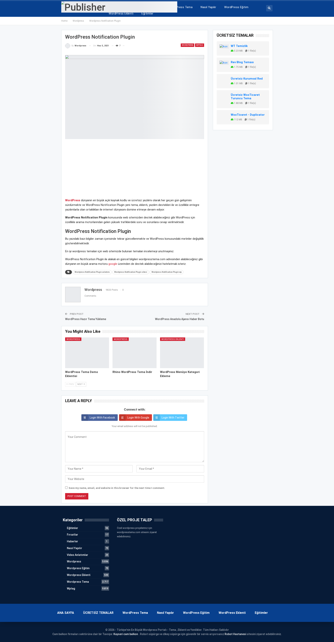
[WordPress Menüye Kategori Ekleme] (182, 352)
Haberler (72, 541)
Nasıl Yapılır (208, 7)
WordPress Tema (181, 7)
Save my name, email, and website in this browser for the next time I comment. (117, 488)
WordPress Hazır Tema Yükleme (85, 319)
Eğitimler (147, 13)
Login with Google (138, 417)
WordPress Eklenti (121, 13)
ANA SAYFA (65, 613)
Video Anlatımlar (77, 554)
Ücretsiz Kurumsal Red (247, 78)
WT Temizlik (239, 46)
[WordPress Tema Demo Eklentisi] (87, 352)
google (112, 264)
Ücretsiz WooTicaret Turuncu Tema (245, 96)
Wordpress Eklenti (172, 339)
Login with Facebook (102, 417)
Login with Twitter (173, 417)
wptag (199, 45)
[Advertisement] (134, 171)
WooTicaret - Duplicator (248, 114)
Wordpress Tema (78, 581)
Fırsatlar (72, 534)
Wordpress (187, 45)
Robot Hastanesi (235, 634)
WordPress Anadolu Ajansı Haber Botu (179, 319)
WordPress (72, 200)
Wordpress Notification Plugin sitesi (130, 272)
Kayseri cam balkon (125, 634)
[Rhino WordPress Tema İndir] (134, 352)
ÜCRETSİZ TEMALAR (98, 613)
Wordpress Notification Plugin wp (166, 272)
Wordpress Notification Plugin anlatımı (92, 272)
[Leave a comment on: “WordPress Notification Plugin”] (126, 45)
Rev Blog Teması (242, 62)
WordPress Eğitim (236, 7)
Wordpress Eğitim (78, 568)
